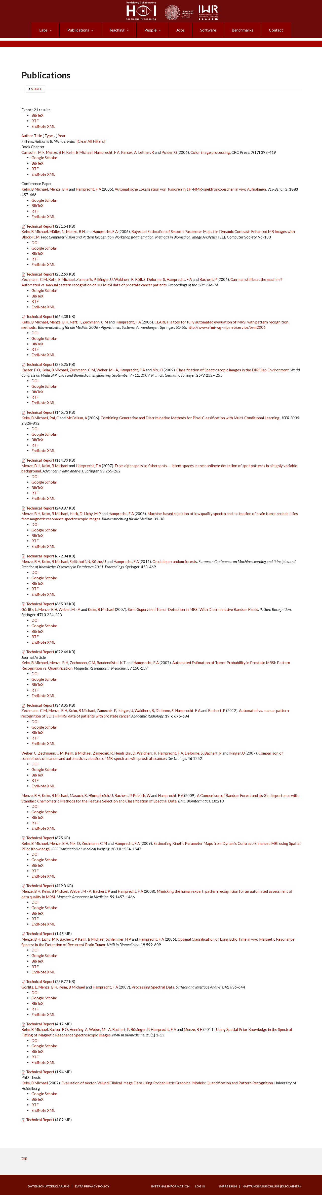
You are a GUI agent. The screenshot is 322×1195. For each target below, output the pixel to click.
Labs (43, 29)
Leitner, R (146, 152)
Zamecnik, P (86, 279)
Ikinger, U (105, 279)
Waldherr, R (124, 279)
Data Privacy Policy (92, 1186)
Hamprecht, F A (106, 152)
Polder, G (169, 152)
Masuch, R (78, 795)
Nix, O (157, 370)
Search (37, 89)
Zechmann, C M (34, 279)
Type (49, 135)
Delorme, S (156, 279)
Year (62, 135)
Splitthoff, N (80, 561)
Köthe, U (99, 561)
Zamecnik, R (103, 753)
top (24, 1158)
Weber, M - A (107, 370)
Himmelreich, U (100, 795)
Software (208, 29)
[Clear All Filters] (91, 141)
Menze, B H (55, 152)
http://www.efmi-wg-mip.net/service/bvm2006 (227, 327)
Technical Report (40, 226)
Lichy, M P (92, 513)
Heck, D (76, 513)
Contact (276, 29)
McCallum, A (76, 417)
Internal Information (170, 1186)
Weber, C (28, 753)
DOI (35, 242)
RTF (35, 120)
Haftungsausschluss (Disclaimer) (272, 1186)
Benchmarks (242, 29)
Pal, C (54, 417)
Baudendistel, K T (111, 662)
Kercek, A (129, 152)
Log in (200, 1186)
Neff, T (75, 322)
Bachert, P (208, 279)
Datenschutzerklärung (48, 1186)
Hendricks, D (124, 753)
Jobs (180, 29)
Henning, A (78, 1029)
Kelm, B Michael (79, 152)
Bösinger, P (140, 1029)
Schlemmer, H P (118, 939)
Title (38, 135)
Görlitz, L (29, 609)
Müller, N (56, 231)
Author (27, 135)
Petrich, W (141, 795)
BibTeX (37, 115)
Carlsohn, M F (32, 152)
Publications (78, 29)
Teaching (117, 29)
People (150, 29)
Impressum (228, 1186)
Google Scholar (44, 157)
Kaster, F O (30, 370)
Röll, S (140, 279)
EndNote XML (43, 126)
